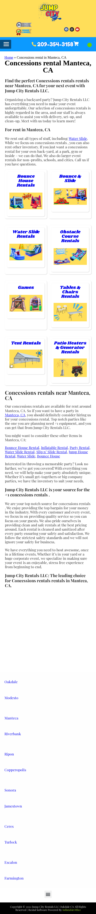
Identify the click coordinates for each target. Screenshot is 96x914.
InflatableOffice (72, 910)
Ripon (9, 754)
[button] (48, 894)
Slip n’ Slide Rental (51, 451)
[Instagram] (72, 29)
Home (8, 57)
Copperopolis (15, 769)
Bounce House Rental (22, 447)
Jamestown (13, 806)
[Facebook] (66, 29)
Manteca (11, 718)
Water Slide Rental (20, 451)
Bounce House (48, 456)
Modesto (11, 697)
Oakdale (11, 681)
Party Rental (80, 447)
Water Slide (78, 138)
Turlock (10, 842)
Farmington (14, 878)
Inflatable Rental (54, 447)
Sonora (10, 790)
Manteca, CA (15, 415)
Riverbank (12, 733)
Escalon (10, 862)
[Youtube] (77, 29)
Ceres (9, 826)
